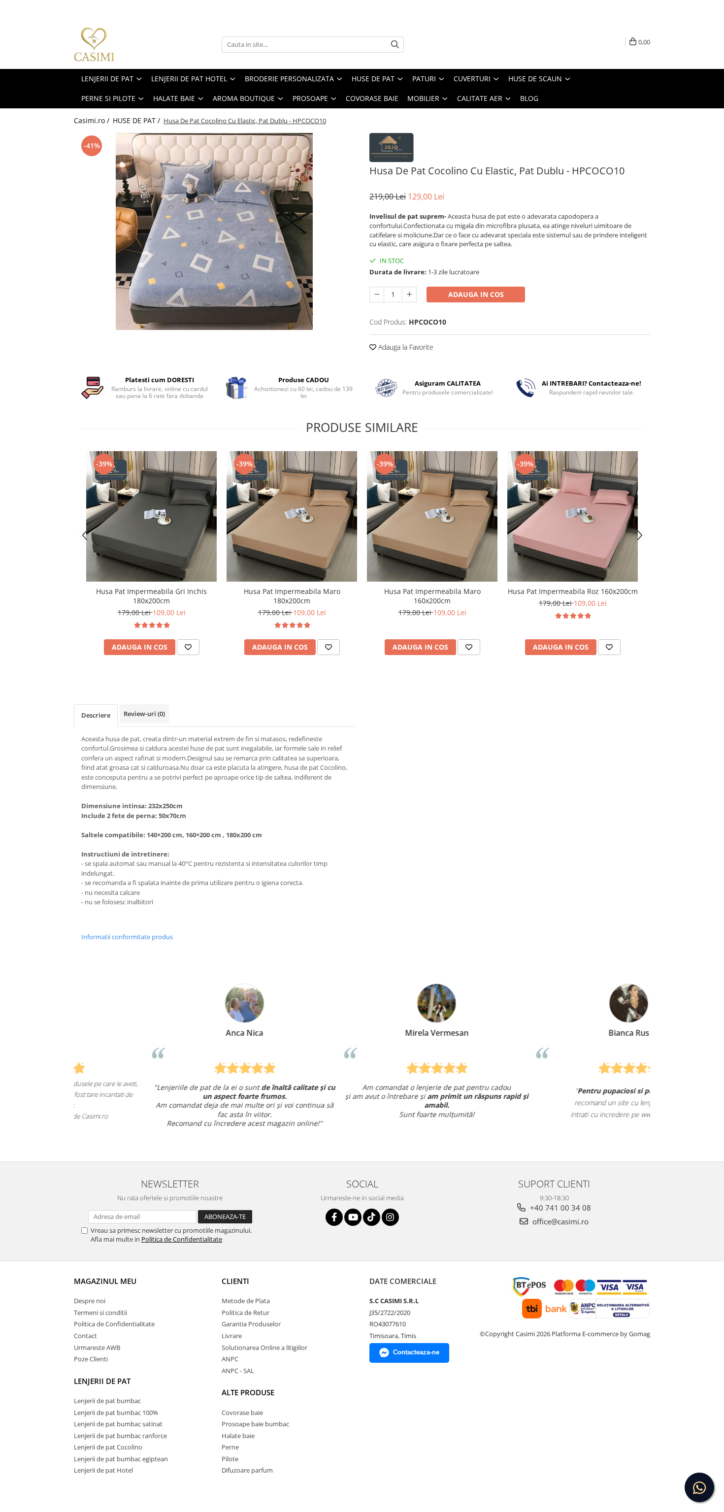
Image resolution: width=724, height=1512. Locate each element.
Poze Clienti (91, 1358)
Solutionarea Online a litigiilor (264, 1347)
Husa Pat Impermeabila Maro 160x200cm (432, 596)
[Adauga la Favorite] (188, 647)
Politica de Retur (245, 1312)
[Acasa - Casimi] (123, 44)
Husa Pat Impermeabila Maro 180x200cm (292, 596)
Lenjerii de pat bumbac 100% (116, 1412)
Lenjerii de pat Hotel (103, 1470)
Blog (529, 98)
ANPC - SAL (238, 1370)
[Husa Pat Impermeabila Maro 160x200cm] (432, 516)
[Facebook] (334, 1217)
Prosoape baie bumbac (255, 1423)
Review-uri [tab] (144, 713)
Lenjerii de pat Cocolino (108, 1447)
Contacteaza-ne (416, 1352)
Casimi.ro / (92, 120)
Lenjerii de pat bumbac (107, 1400)
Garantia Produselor (251, 1323)
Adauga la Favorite (404, 347)
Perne (230, 1447)
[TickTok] (371, 1217)
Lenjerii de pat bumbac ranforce (120, 1435)
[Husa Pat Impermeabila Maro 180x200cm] (292, 516)
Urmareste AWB (97, 1347)
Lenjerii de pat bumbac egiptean (121, 1458)
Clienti (235, 1281)
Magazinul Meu (105, 1281)
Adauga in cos (476, 294)
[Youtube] (353, 1217)
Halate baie (238, 1435)
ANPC (230, 1358)
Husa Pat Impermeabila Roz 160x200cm (573, 591)
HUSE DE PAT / (137, 120)
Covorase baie (242, 1412)
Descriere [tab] (95, 715)
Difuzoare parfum (247, 1470)
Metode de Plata (246, 1300)
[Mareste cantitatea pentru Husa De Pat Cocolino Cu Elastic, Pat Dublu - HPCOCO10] (409, 294)
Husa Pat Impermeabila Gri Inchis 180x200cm (151, 596)
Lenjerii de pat (102, 1381)
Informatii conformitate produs (127, 936)
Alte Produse (248, 1392)
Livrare (232, 1335)
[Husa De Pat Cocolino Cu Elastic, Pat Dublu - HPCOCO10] (214, 231)
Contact (85, 1335)
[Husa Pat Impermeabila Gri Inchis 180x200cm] (151, 516)
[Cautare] (395, 44)
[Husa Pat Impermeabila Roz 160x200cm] (572, 516)
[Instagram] (390, 1217)
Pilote (230, 1458)
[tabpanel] (214, 231)
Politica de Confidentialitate (181, 1239)
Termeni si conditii (100, 1312)
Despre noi (89, 1300)
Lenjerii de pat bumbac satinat (118, 1423)
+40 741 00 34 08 (559, 1208)
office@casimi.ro (559, 1221)
